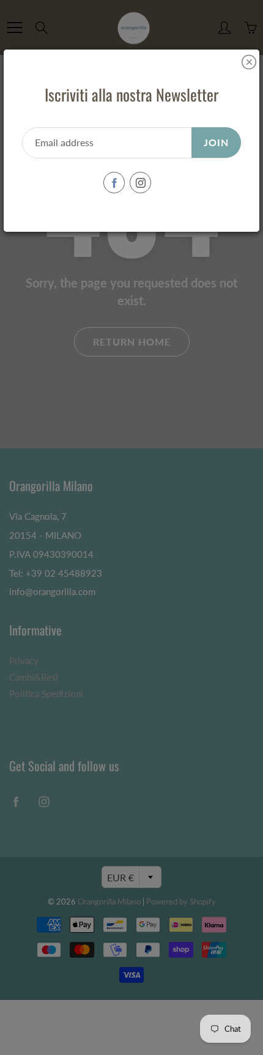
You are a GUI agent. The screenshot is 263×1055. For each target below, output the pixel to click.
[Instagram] (140, 182)
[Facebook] (114, 182)
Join (216, 142)
